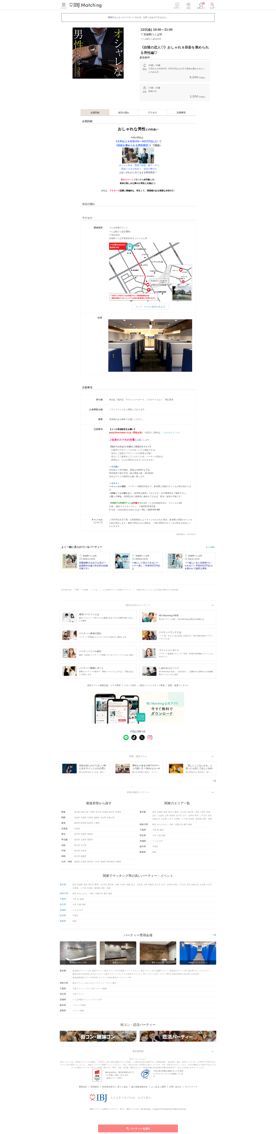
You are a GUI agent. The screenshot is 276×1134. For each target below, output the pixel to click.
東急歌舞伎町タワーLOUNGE (85, 977)
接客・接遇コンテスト (178, 685)
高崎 (154, 852)
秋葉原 (172, 815)
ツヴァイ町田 (165, 974)
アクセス (152, 112)
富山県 (77, 845)
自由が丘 (156, 819)
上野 (167, 815)
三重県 (97, 823)
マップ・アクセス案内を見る (148, 307)
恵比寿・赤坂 (193, 812)
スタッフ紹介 (130, 685)
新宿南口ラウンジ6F (178, 971)
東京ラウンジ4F (147, 971)
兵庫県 (90, 817)
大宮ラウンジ (78, 994)
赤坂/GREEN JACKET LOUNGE (185, 974)
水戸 (161, 841)
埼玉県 (98, 812)
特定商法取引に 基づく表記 (115, 1087)
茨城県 (105, 812)
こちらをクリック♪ (171, 432)
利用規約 (95, 1087)
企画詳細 (94, 112)
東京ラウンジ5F (111, 971)
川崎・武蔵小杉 (176, 824)
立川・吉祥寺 (188, 815)
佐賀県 (83, 862)
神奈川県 (84, 812)
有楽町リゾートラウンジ (129, 971)
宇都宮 (155, 846)
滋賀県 (97, 817)
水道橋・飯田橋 (195, 819)
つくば (155, 841)
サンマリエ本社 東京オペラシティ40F (115, 977)
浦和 (163, 835)
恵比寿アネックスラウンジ (199, 971)
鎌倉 (190, 824)
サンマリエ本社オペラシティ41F (132, 974)
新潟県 (77, 840)
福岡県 (77, 862)
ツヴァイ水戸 (96, 999)
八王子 (170, 819)
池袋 (208, 812)
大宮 (154, 835)
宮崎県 (103, 862)
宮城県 (83, 834)
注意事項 (181, 112)
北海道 (77, 828)
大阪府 (77, 817)
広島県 (83, 851)
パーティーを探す (140, 1128)
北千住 (179, 815)
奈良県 (103, 817)
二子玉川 (203, 815)
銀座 (165, 812)
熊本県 (90, 862)
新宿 (154, 812)
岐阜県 (90, 823)
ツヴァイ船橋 (101, 988)
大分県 (97, 862)
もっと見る (210, 547)
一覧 (214, 781)
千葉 (154, 830)
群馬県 (118, 812)
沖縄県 (118, 862)
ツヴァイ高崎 (78, 1011)
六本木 (203, 812)
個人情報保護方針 (139, 1087)
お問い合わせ (175, 1087)
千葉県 (92, 812)
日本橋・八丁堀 (180, 819)
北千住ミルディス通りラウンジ (103, 974)
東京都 (77, 812)
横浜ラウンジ (78, 983)
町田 (197, 815)
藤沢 (185, 824)
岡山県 (77, 851)
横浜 (154, 824)
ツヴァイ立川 (152, 974)
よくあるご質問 (158, 1087)
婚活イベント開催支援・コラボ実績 (104, 685)
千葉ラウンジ (78, 988)
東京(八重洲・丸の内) (177, 812)
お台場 (164, 819)
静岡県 (83, 823)
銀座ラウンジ (97, 971)
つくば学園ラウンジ (81, 999)
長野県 (90, 840)
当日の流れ (123, 112)
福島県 (90, 834)
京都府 (83, 817)
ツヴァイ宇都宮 (79, 1005)
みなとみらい (163, 824)
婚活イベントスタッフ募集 (152, 685)
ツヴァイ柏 (89, 988)
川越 (159, 835)
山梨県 (83, 840)
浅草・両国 (207, 819)
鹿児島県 (111, 862)
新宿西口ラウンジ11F (82, 971)
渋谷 (210, 815)
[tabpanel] (98, 53)
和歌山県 (111, 817)
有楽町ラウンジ (162, 971)
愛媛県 (83, 856)
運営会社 (83, 1087)
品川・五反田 (158, 815)
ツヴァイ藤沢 (110, 983)
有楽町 (160, 812)
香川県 (77, 856)
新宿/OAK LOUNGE (81, 974)
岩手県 (77, 834)
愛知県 (77, 823)
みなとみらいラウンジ (94, 983)
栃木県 (112, 812)
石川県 (83, 845)
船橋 (162, 830)
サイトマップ (191, 1087)
